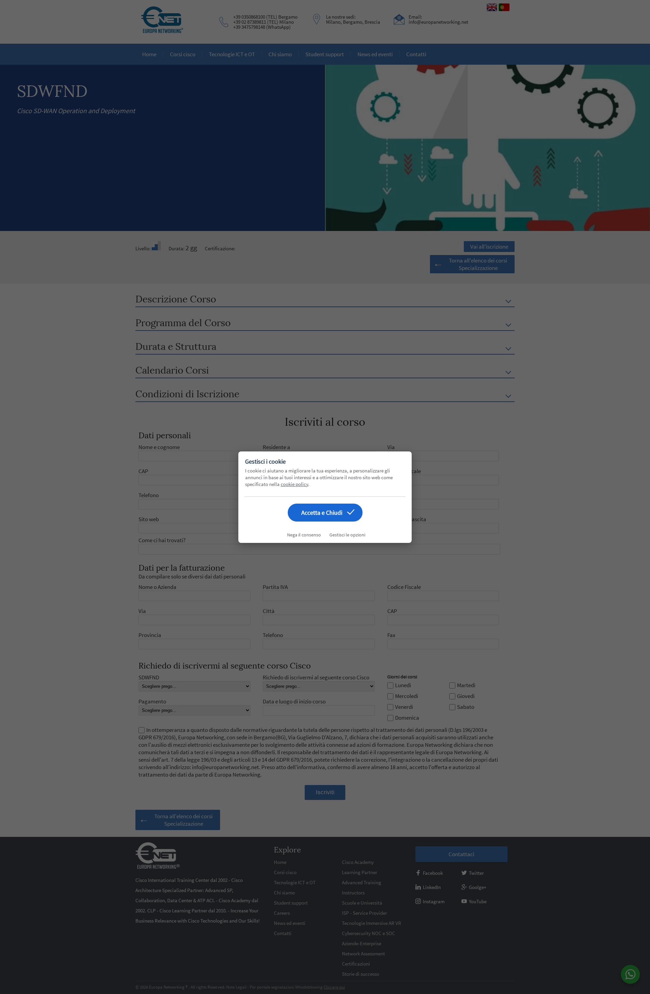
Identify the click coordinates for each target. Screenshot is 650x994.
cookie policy (294, 484)
